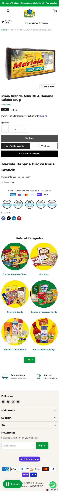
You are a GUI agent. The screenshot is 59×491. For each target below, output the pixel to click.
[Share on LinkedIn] (14, 218)
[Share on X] (9, 218)
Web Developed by (29, 486)
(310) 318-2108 (50, 378)
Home (4, 30)
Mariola (7, 104)
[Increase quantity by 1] (25, 128)
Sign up (42, 445)
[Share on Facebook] (3, 218)
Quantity (5, 123)
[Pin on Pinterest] (19, 218)
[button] (52, 490)
